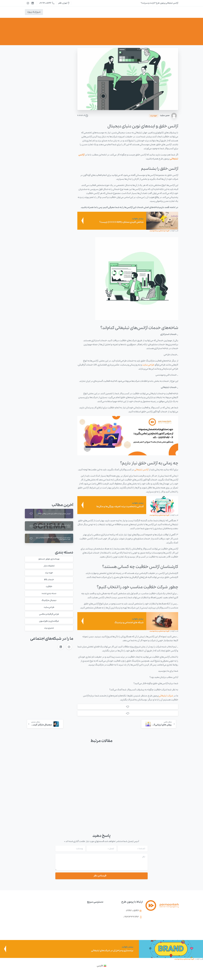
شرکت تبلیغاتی (166, 695)
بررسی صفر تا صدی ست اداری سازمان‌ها (162, 799)
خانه (125, 34)
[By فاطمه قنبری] (134, 758)
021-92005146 (45, 3)
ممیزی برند (49, 628)
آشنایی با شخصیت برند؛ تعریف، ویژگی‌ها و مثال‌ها (43, 796)
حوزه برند (116, 34)
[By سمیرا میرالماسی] (55, 758)
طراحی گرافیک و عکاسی (49, 614)
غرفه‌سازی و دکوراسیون (49, 621)
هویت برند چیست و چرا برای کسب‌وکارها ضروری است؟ (121, 796)
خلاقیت (49, 586)
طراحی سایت (148, 364)
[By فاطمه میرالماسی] (173, 758)
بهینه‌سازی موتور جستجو (49, 559)
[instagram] (28, 3)
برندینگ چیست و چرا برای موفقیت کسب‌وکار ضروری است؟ (82, 796)
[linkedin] (32, 3)
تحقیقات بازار (49, 565)
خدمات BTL (49, 579)
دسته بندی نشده (49, 593)
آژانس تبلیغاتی (141, 469)
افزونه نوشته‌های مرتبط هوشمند (159, 231)
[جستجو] (47, 12)
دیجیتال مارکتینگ (49, 600)
